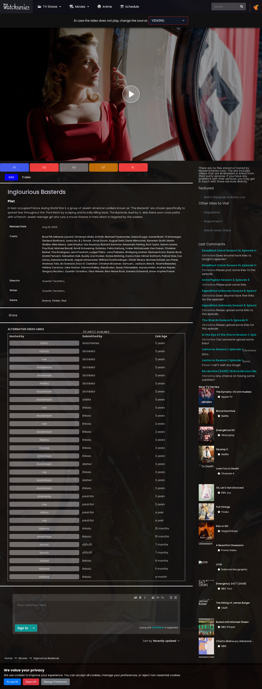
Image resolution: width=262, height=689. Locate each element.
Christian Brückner (110, 263)
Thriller (56, 300)
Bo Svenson (67, 263)
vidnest (44, 560)
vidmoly (44, 351)
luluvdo (44, 544)
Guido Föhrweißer (127, 267)
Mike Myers (59, 244)
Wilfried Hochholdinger (113, 260)
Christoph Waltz (84, 237)
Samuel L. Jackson (134, 263)
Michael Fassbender (117, 237)
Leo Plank (172, 260)
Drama (46, 300)
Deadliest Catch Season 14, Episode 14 (229, 250)
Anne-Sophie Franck (162, 271)
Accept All (12, 681)
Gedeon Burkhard (53, 240)
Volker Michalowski (137, 248)
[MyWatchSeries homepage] (256, 7)
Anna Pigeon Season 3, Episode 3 (225, 280)
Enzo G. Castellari (87, 263)
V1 (14, 167)
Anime (107, 6)
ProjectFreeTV (213, 221)
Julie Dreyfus (75, 244)
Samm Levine (168, 244)
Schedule (131, 6)
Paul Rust (47, 248)
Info (11, 177)
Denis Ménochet (135, 240)
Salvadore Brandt (62, 260)
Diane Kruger (139, 237)
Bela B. (151, 263)
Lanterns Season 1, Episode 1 (222, 349)
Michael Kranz (157, 252)
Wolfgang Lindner (136, 252)
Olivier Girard (137, 260)
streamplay (44, 496)
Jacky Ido (71, 240)
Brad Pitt (47, 237)
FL (133, 167)
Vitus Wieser (96, 271)
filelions (44, 383)
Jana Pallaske (115, 252)
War (64, 300)
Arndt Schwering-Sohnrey (90, 248)
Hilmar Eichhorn (151, 256)
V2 (44, 167)
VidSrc (44, 343)
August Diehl (116, 240)
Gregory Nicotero (53, 271)
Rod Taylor (152, 244)
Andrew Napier (166, 267)
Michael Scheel (155, 260)
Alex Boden (108, 267)
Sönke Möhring (115, 256)
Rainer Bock (174, 252)
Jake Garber (72, 267)
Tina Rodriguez (60, 252)
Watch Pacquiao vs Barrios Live (224, 197)
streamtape (44, 375)
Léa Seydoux (92, 244)
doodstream (44, 367)
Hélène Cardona (52, 267)
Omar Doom (100, 240)
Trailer (26, 177)
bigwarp (44, 528)
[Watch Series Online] (16, 9)
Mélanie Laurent (63, 237)
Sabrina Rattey (90, 267)
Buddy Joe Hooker (93, 256)
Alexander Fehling (134, 244)
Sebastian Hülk (71, 256)
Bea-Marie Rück (115, 271)
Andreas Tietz (50, 263)
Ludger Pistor (97, 252)
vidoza (44, 512)
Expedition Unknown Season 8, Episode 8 (231, 291)
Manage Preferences (55, 681)
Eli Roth (99, 237)
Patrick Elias (169, 256)
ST (103, 167)
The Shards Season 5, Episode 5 (225, 320)
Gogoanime (212, 212)
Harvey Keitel (147, 267)
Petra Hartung (115, 248)
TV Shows (49, 6)
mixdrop (44, 447)
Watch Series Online (217, 230)
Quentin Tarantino (76, 271)
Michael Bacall (63, 248)
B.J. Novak (85, 240)
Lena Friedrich (79, 252)
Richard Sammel (111, 244)
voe (44, 359)
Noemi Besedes (166, 263)
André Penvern (51, 256)
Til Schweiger (173, 237)
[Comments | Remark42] (96, 619)
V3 (74, 167)
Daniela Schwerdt (137, 271)
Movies (79, 6)
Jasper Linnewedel (86, 260)
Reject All (31, 681)
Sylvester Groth (156, 240)
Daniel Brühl (156, 237)
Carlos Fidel (132, 256)
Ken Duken (157, 248)
